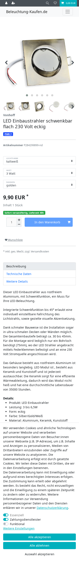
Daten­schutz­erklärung (52, 508)
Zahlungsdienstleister (25, 520)
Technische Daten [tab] (18, 274)
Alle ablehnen (39, 545)
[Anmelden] (7, 3)
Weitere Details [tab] (17, 281)
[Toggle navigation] (68, 11)
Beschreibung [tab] (16, 266)
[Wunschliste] (55, 3)
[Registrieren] (13, 3)
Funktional (17, 524)
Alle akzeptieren (39, 537)
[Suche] (47, 3)
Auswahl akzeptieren (39, 554)
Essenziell (17, 515)
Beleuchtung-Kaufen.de (26, 11)
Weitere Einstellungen (19, 528)
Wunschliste (15, 240)
